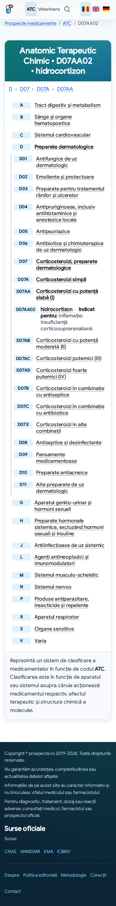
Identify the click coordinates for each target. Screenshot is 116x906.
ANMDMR (30, 851)
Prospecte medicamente (30, 23)
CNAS (10, 851)
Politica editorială (40, 875)
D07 (24, 89)
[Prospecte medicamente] (11, 9)
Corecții (98, 875)
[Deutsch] (106, 9)
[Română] (86, 9)
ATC (31, 9)
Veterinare (49, 9)
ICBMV (64, 851)
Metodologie (73, 875)
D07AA (65, 89)
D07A (43, 89)
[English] (96, 9)
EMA (48, 851)
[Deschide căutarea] (67, 9)
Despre (12, 875)
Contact (13, 891)
